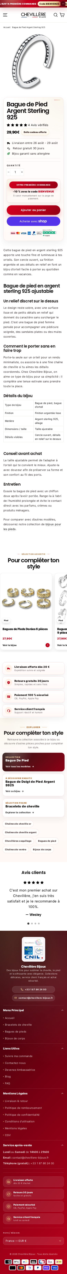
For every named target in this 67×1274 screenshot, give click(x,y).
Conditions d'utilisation (20, 1121)
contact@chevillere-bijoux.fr (36, 997)
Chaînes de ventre (15, 849)
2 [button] (32, 923)
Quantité (13, 165)
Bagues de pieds (15, 1031)
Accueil (6, 27)
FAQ (7, 1083)
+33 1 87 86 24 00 (35, 989)
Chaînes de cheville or (18, 823)
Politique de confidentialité (22, 1114)
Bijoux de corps (42, 849)
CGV (8, 1135)
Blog (8, 1076)
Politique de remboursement (23, 1107)
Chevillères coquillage (18, 840)
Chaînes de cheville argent (20, 832)
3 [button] (35, 923)
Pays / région (11, 1233)
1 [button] (28, 924)
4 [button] (39, 923)
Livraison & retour (16, 1101)
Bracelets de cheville (18, 1024)
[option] (33, 898)
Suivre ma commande (19, 1056)
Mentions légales (16, 1128)
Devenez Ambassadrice (20, 1069)
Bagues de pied (47, 840)
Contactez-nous (15, 1063)
